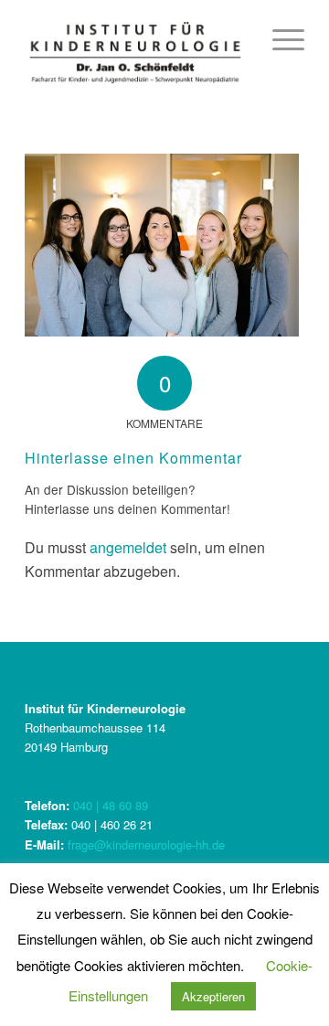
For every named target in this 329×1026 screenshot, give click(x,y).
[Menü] (279, 36)
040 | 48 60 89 (110, 805)
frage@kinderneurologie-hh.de (146, 844)
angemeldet (128, 547)
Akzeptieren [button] (213, 996)
